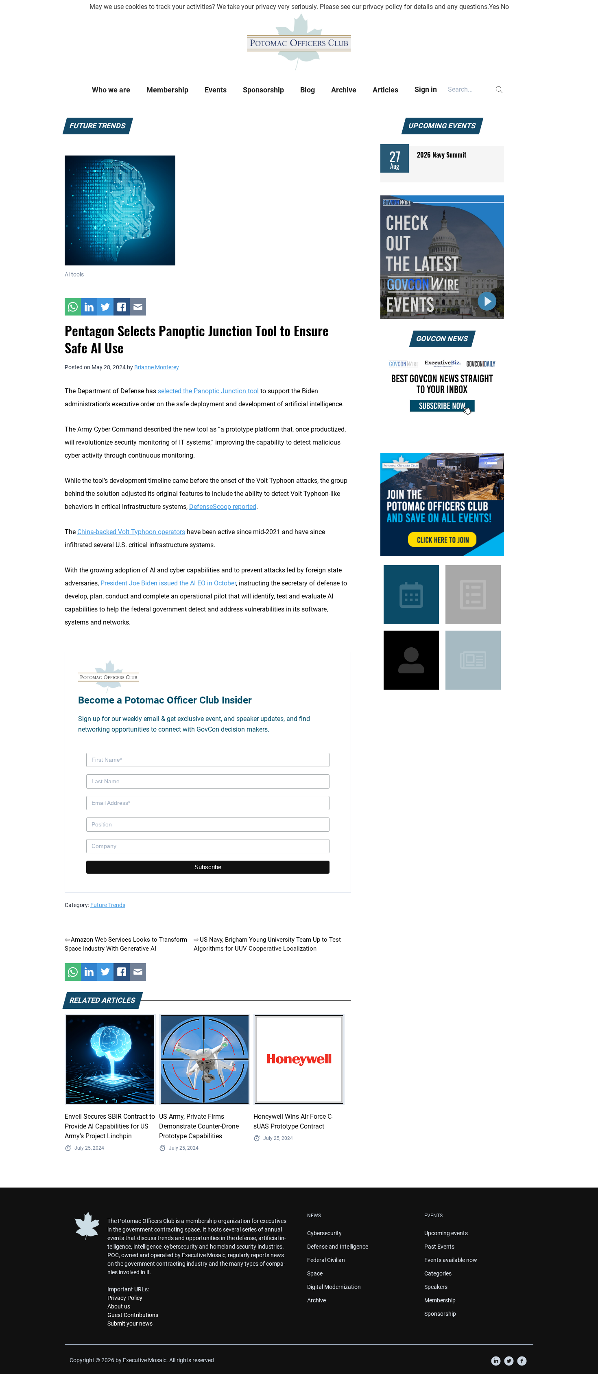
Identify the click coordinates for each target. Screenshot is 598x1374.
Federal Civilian (326, 1260)
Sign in (426, 89)
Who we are (111, 89)
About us (118, 1306)
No (505, 7)
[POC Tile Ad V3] (442, 504)
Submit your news (130, 1323)
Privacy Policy (124, 1298)
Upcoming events (446, 1233)
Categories (438, 1273)
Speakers (435, 1287)
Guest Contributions (132, 1315)
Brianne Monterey (156, 367)
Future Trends (107, 905)
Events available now (450, 1260)
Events (216, 89)
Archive (343, 89)
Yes (494, 7)
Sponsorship (263, 89)
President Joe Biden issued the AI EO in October (168, 583)
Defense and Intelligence (337, 1246)
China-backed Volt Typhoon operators (131, 532)
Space (315, 1273)
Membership (167, 89)
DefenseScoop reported (222, 507)
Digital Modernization (334, 1287)
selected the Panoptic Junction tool (208, 391)
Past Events (439, 1246)
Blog (307, 89)
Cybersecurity (324, 1233)
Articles (385, 89)
